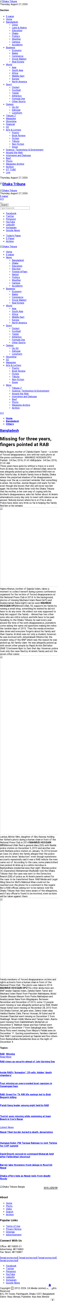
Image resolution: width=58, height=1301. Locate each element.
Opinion (10, 104)
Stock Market (19, 59)
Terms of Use (13, 1226)
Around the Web (14, 152)
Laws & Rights (19, 27)
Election (16, 268)
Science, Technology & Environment (24, 149)
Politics (16, 36)
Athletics (17, 95)
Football (16, 90)
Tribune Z (11, 115)
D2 (7, 127)
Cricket (15, 87)
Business (10, 47)
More (8, 385)
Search (9, 1211)
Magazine (11, 118)
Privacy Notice (13, 1229)
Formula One (18, 98)
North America (19, 81)
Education (17, 30)
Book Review (18, 135)
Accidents (17, 44)
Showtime (11, 121)
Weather (16, 39)
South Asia (17, 70)
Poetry (15, 132)
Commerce (17, 56)
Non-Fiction (18, 144)
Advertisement (14, 1234)
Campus (16, 41)
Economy (17, 50)
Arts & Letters (13, 129)
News (9, 257)
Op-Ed (15, 107)
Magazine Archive (15, 164)
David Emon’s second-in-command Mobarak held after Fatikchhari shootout (27, 1155)
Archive (10, 166)
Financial (10, 124)
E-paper (10, 16)
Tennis (15, 93)
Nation (15, 274)
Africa (15, 73)
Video (9, 1208)
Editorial (16, 110)
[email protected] (9, 1257)
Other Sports (19, 101)
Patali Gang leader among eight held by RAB (24, 1105)
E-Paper (10, 238)
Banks (15, 53)
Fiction (15, 138)
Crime (15, 24)
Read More (5, 1056)
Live (8, 172)
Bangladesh (12, 22)
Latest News (7, 1127)
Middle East (18, 76)
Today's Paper (13, 235)
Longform (17, 112)
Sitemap (10, 1231)
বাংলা (2, 199)
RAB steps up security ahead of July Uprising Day (27, 1061)
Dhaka (15, 33)
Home (9, 19)
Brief (8, 158)
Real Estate (18, 61)
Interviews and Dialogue (18, 155)
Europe (15, 78)
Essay (15, 147)
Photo (9, 161)
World (9, 64)
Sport (9, 84)
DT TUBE (11, 169)
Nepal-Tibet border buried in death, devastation (26, 1132)
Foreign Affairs (19, 271)
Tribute (15, 141)
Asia (14, 67)
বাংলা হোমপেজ (51, 1187)
